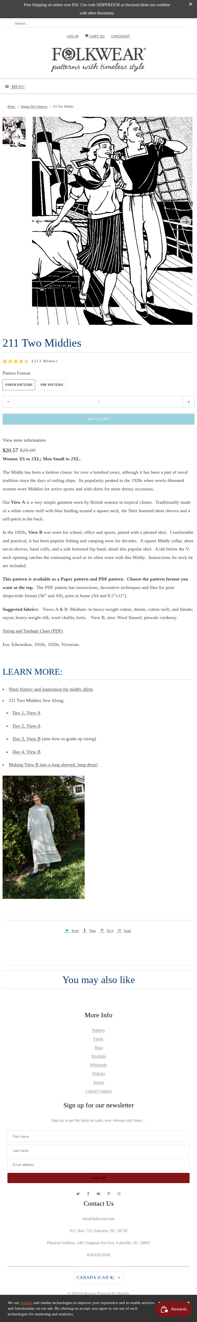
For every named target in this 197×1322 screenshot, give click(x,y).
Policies (98, 1073)
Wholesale (98, 1065)
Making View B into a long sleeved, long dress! (53, 764)
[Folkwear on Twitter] (78, 1194)
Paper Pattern (18, 385)
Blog (99, 1047)
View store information (24, 440)
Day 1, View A (27, 712)
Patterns (98, 1030)
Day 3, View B (27, 738)
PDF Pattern (52, 385)
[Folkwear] (98, 61)
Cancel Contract (98, 1091)
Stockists (98, 1056)
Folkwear (88, 1293)
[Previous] (39, 221)
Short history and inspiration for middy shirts (51, 689)
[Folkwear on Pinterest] (108, 1194)
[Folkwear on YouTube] (98, 1194)
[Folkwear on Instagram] (119, 1194)
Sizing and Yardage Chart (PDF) (33, 630)
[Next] (185, 221)
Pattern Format (16, 373)
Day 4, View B (27, 751)
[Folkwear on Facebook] (88, 1194)
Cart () (96, 36)
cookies (26, 1303)
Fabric (98, 1039)
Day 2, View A (27, 725)
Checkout (120, 36)
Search (98, 1082)
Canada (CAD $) (96, 1277)
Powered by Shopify (113, 1293)
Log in (72, 36)
